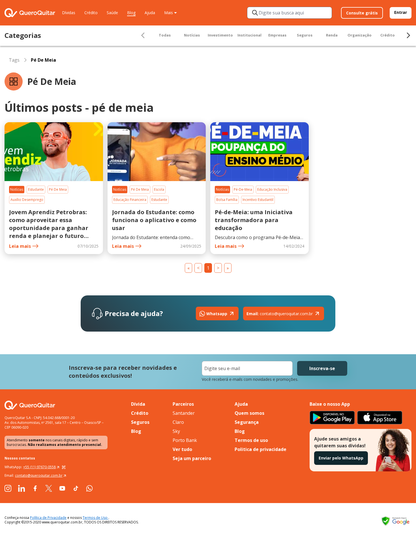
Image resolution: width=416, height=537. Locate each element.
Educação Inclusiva (272, 189)
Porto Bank (185, 440)
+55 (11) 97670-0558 (39, 467)
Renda (332, 35)
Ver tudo (182, 449)
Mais (168, 12)
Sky (176, 431)
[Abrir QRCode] (63, 467)
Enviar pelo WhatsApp (341, 458)
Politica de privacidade (260, 449)
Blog (131, 12)
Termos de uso (251, 440)
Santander (184, 413)
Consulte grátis (362, 13)
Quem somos (249, 413)
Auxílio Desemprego (26, 199)
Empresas (277, 35)
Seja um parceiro (192, 458)
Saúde (112, 12)
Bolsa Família (226, 199)
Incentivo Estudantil (258, 199)
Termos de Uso (95, 517)
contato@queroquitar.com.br (279, 313)
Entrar (400, 12)
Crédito (91, 12)
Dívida (138, 404)
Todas (165, 35)
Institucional (249, 35)
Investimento (220, 35)
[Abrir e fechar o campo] (255, 12)
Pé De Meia (58, 189)
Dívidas (68, 12)
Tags (14, 60)
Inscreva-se (322, 368)
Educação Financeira (129, 199)
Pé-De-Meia (243, 189)
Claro (178, 422)
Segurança (247, 422)
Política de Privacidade (48, 517)
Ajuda (150, 12)
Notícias (192, 35)
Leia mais (20, 246)
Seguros (304, 35)
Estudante (36, 189)
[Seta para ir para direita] (408, 35)
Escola (159, 189)
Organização (360, 35)
